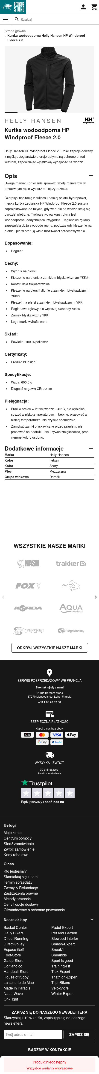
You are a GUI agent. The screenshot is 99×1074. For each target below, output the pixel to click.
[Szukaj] (17, 19)
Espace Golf (14, 949)
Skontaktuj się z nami (50, 687)
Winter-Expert (62, 993)
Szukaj (26, 19)
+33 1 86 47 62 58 (49, 702)
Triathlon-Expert (64, 977)
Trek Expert (60, 971)
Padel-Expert (62, 927)
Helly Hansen (33, 120)
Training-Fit (60, 966)
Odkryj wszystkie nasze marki (49, 647)
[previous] (3, 597)
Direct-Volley (14, 944)
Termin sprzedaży (18, 882)
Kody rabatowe (16, 854)
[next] (96, 597)
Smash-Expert (63, 944)
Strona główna (15, 30)
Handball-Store (16, 971)
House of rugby (16, 977)
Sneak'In (58, 949)
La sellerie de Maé (19, 982)
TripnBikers (60, 982)
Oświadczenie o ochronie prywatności (35, 909)
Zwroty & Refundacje (21, 887)
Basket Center (15, 927)
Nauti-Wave (13, 993)
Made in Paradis (17, 988)
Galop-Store (13, 960)
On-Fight (11, 999)
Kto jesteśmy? (15, 871)
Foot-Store (12, 955)
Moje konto (13, 832)
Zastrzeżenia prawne (21, 893)
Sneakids (59, 955)
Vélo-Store (60, 988)
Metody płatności (18, 898)
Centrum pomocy (18, 838)
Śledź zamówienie (19, 843)
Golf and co (13, 966)
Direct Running (16, 938)
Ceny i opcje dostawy (21, 904)
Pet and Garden (64, 933)
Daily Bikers (13, 933)
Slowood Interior (64, 938)
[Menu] (5, 19)
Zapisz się (79, 1034)
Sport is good (62, 960)
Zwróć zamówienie (49, 773)
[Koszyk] (94, 7)
